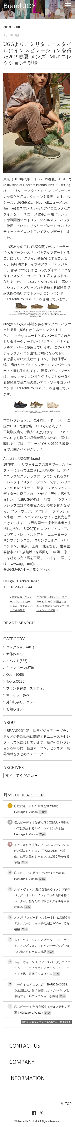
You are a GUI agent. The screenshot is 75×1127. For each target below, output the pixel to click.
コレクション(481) (20, 647)
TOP (68, 1104)
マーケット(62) (17, 695)
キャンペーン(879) (20, 667)
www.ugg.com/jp (23, 563)
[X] (41, 1113)
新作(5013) (14, 654)
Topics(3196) (15, 681)
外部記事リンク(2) (20, 702)
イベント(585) (16, 661)
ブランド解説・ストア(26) (25, 688)
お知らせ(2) (15, 709)
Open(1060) (15, 674)
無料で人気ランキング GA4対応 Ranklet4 (44, 1021)
